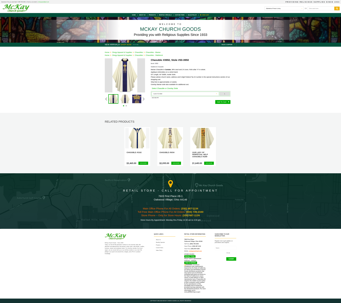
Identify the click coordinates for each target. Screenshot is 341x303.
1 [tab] (123, 106)
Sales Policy (192, 15)
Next (143, 99)
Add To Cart (221, 102)
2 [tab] (126, 106)
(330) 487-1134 (189, 208)
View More (143, 163)
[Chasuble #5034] (170, 138)
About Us (142, 15)
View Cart (205, 15)
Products (152, 15)
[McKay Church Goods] (16, 8)
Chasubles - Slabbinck (154, 55)
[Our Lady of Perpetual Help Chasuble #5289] (203, 138)
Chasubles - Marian (153, 52)
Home (134, 15)
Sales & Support (226, 44)
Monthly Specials (165, 15)
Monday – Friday (189, 256)
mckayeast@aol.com (43, 2)
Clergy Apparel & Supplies (122, 52)
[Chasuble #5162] (137, 138)
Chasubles (139, 52)
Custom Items (179, 15)
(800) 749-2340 (194, 212)
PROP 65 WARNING (190, 262)
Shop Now (126, 44)
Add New (154, 97)
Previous (106, 99)
